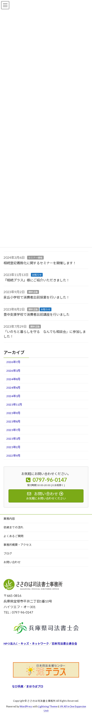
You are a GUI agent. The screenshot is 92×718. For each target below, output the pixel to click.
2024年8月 (13, 379)
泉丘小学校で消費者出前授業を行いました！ (37, 297)
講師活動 (33, 292)
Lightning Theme (47, 706)
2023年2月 (13, 447)
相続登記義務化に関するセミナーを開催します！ (40, 263)
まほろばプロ (34, 686)
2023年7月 (13, 430)
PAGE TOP (85, 691)
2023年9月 (13, 413)
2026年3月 (13, 370)
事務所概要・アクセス (18, 544)
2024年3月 (13, 396)
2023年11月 (14, 404)
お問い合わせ (12, 562)
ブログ (8, 553)
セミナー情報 (35, 257)
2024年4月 (13, 387)
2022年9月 (13, 455)
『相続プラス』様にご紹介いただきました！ (37, 280)
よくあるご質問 (13, 536)
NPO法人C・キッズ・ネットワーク (26, 644)
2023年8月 (13, 421)
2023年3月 (13, 438)
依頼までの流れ (13, 527)
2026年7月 (13, 362)
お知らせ (37, 274)
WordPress (26, 706)
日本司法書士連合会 (64, 644)
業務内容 (9, 518)
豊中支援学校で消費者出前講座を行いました (37, 314)
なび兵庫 (17, 686)
